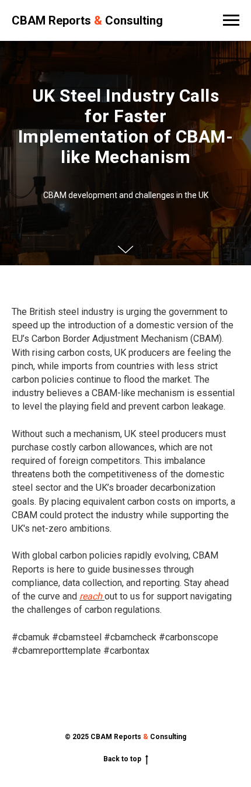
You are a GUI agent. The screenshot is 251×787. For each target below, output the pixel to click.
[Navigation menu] (231, 20)
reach (91, 602)
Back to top (122, 765)
